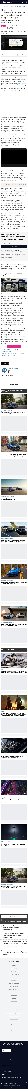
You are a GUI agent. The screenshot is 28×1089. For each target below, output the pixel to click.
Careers (3, 1074)
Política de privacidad (6, 1062)
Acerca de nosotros (6, 1068)
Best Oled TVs (14, 1001)
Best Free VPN (14, 968)
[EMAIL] (9, 372)
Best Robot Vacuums (14, 1034)
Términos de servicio (18, 250)
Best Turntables (14, 1010)
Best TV (14, 998)
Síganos (14, 54)
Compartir (5, 54)
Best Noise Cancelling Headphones (14, 1013)
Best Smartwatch (14, 1004)
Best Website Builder (14, 974)
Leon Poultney (10, 27)
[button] (2, 2)
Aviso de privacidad (18, 251)
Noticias (4, 26)
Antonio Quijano (12, 25)
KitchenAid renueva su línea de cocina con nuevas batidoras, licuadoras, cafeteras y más (14, 935)
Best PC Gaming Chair (14, 989)
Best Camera (14, 1024)
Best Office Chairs (14, 1019)
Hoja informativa (23, 54)
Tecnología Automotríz (6, 6)
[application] (14, 157)
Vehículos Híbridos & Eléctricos (18, 6)
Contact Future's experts (7, 1059)
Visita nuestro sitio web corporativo (10, 1046)
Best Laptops (14, 980)
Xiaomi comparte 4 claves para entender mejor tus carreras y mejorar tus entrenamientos (14, 927)
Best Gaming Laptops (14, 983)
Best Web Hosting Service (14, 971)
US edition (11, 1085)
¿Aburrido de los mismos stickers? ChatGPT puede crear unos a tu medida (14, 920)
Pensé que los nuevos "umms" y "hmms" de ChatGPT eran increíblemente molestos (15, 952)
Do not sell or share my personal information (12, 1077)
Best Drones (14, 1030)
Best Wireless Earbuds (14, 1016)
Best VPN (14, 965)
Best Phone (14, 995)
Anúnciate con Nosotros (7, 1071)
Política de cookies (6, 1065)
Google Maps (20, 83)
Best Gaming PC (14, 986)
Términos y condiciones (7, 1056)
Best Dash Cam (14, 1027)
